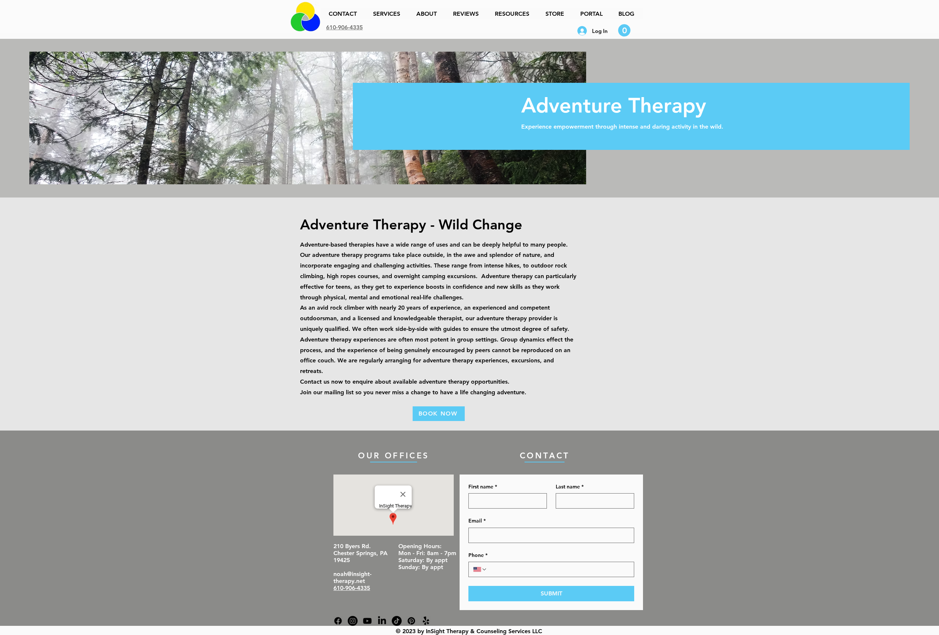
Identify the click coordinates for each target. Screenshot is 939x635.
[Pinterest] (411, 621)
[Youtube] (367, 621)
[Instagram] (353, 621)
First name (482, 486)
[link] (624, 30)
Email (477, 520)
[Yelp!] (426, 621)
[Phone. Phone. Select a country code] (480, 569)
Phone (477, 555)
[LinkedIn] (382, 621)
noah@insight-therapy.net (352, 577)
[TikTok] (397, 621)
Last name (570, 486)
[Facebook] (338, 621)
